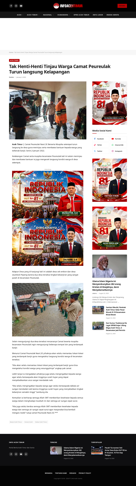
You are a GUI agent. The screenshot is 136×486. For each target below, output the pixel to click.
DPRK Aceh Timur (81, 15)
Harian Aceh (29, 422)
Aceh (19, 15)
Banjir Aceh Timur (16, 422)
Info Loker (98, 15)
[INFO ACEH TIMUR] (68, 6)
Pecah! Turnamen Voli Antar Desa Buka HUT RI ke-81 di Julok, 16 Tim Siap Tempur (116, 451)
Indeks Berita (113, 15)
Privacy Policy (85, 473)
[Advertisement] (68, 34)
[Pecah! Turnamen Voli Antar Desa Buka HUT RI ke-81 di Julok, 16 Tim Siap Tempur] (97, 450)
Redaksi (11, 77)
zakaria (94, 293)
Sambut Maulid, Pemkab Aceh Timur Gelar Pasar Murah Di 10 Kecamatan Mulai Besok (116, 311)
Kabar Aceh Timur (41, 422)
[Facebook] (3, 155)
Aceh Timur (32, 15)
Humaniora (62, 15)
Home (11, 52)
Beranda (48, 473)
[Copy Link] (3, 161)
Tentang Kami (61, 473)
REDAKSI (122, 6)
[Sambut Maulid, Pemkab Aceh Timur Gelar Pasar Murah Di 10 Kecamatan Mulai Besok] (98, 310)
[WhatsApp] (3, 150)
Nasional (47, 15)
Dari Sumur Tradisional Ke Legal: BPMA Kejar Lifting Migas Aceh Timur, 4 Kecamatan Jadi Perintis (116, 327)
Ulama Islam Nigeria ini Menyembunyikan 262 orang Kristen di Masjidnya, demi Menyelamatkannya (106, 285)
